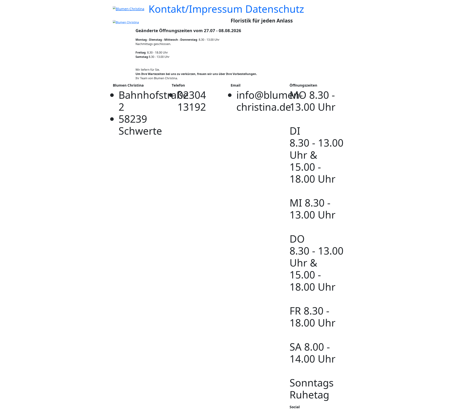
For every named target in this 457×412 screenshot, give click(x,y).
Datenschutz (274, 9)
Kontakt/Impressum (195, 9)
